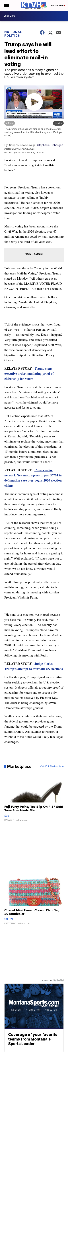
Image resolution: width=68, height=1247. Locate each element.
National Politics (13, 33)
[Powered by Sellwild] (58, 980)
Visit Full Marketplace (52, 766)
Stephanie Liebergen (50, 145)
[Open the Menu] (6, 5)
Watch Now (57, 6)
